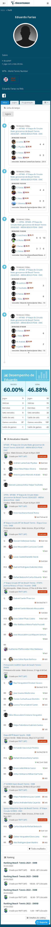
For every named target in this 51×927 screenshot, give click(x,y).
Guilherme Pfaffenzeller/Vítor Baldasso (26, 649)
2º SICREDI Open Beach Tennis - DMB (19, 784)
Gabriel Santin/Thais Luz (24, 598)
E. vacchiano (21, 235)
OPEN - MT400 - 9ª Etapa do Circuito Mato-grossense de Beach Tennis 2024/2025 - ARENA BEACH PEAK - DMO (28, 225)
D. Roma (20, 240)
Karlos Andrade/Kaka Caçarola (27, 802)
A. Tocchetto (21, 288)
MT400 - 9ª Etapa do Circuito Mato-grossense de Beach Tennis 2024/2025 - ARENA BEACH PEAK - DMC (27, 131)
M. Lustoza (21, 283)
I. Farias (19, 246)
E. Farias (20, 152)
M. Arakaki (20, 341)
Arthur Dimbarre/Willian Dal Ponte (28, 774)
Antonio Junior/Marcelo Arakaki (27, 474)
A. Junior (19, 346)
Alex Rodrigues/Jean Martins (26, 842)
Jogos (14, 102)
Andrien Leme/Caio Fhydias (25, 462)
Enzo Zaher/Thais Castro (24, 618)
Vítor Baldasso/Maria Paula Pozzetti (29, 624)
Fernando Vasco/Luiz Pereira (26, 747)
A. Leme (19, 141)
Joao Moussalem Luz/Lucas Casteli (28, 546)
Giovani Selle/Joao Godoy (25, 541)
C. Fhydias (20, 146)
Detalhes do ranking (36, 918)
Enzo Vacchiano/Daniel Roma (26, 513)
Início (3, 10)
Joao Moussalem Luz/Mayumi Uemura (30, 634)
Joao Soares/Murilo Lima (24, 693)
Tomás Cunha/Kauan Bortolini (26, 699)
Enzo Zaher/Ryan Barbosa (25, 659)
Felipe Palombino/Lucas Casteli (27, 796)
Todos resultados (37, 849)
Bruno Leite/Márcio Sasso (25, 768)
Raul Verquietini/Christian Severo (28, 683)
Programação (27, 102)
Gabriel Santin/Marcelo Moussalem (29, 608)
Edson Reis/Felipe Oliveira (25, 468)
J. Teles (19, 157)
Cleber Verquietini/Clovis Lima (26, 836)
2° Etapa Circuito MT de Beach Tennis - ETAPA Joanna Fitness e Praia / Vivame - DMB (23, 584)
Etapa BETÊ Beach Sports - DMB (17, 735)
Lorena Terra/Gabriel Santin (26, 704)
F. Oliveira (20, 203)
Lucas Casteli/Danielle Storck (26, 557)
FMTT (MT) (23, 456)
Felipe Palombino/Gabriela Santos (28, 725)
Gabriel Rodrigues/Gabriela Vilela (28, 567)
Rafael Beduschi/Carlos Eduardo (28, 577)
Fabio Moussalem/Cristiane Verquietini (25, 715)
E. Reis (19, 198)
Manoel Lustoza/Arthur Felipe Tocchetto (26, 484)
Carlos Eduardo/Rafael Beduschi (28, 826)
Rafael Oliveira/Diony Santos (26, 758)
